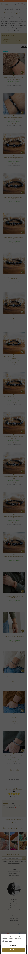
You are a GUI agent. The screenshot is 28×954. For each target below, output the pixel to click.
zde (11, 941)
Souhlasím (13, 950)
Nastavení (13, 945)
